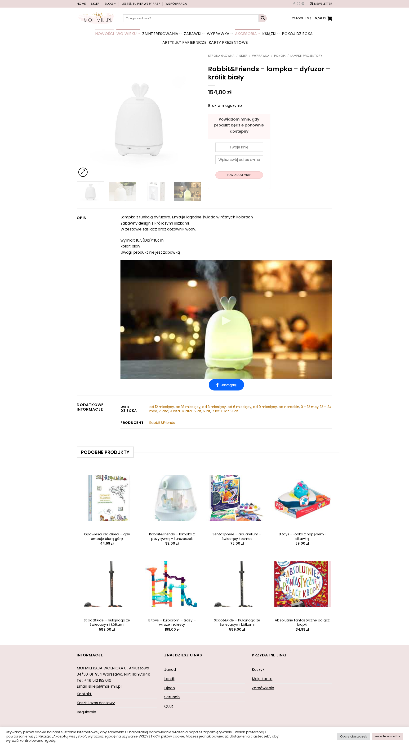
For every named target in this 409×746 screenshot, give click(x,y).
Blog (109, 4)
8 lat (225, 411)
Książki (269, 33)
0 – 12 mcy (310, 406)
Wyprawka (218, 33)
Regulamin (86, 712)
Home (81, 4)
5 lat (197, 411)
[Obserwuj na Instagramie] (298, 3)
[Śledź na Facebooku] (294, 3)
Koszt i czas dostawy (96, 703)
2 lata (164, 411)
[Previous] (85, 116)
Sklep (95, 4)
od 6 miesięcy (239, 406)
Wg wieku (126, 33)
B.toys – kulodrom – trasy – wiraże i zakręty (172, 622)
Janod (170, 669)
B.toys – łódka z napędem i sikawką (302, 536)
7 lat (216, 411)
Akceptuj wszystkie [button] (387, 736)
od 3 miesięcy (214, 406)
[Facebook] (226, 384)
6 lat (206, 411)
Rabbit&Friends (162, 422)
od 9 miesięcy (265, 406)
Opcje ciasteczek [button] (353, 736)
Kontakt (84, 694)
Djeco (169, 688)
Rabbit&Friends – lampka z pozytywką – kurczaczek (172, 536)
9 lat (234, 411)
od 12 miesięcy (161, 406)
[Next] (192, 116)
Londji (169, 678)
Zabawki (192, 33)
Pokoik (280, 56)
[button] (321, 4)
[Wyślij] (263, 18)
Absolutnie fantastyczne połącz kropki (302, 622)
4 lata (187, 411)
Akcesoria (246, 33)
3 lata (175, 411)
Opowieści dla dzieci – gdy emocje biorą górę (107, 536)
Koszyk (258, 669)
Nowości (104, 33)
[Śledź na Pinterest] (303, 3)
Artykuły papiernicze (184, 42)
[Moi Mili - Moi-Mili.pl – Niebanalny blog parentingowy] (96, 18)
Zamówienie (263, 688)
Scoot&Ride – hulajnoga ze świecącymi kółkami (107, 622)
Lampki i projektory (306, 56)
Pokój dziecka (297, 33)
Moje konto (262, 678)
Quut (168, 706)
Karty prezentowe (228, 42)
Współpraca (176, 4)
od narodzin (289, 406)
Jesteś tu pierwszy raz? (141, 4)
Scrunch (172, 697)
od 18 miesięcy (188, 406)
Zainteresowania (160, 33)
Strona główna (221, 56)
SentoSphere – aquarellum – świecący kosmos (237, 536)
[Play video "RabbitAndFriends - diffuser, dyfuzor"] (226, 319)
